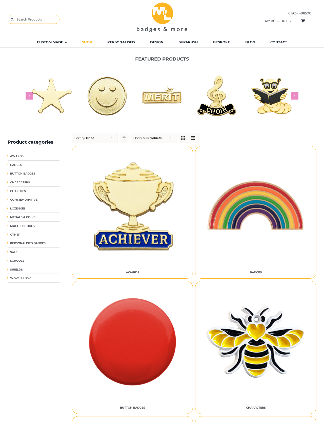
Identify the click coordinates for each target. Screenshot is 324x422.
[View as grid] (183, 138)
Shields (16, 269)
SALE (13, 252)
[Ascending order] (124, 138)
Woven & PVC (20, 278)
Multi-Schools (22, 226)
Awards (17, 156)
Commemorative (23, 199)
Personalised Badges (28, 243)
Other (15, 234)
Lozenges (18, 208)
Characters (20, 182)
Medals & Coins (22, 217)
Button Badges (22, 173)
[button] (29, 96)
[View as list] (193, 138)
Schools (17, 260)
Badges (16, 165)
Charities (18, 191)
